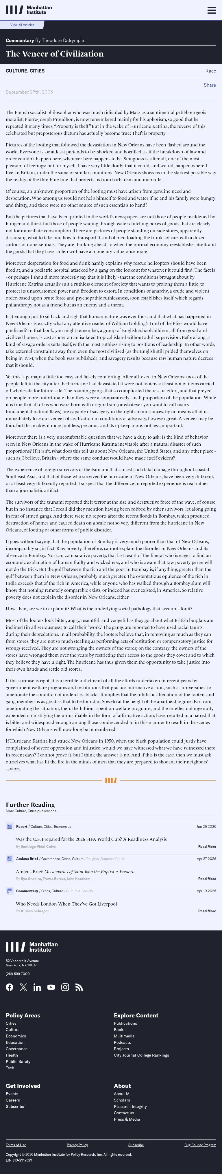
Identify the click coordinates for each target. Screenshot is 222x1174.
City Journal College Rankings (141, 1055)
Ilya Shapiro (31, 879)
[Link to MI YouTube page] (51, 988)
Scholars (122, 1100)
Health (12, 1055)
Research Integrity (130, 1106)
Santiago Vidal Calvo (38, 846)
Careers (13, 1100)
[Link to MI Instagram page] (65, 989)
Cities (37, 71)
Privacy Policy (77, 1145)
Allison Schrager (35, 911)
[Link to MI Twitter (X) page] (23, 989)
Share (210, 85)
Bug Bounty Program (200, 1145)
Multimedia (124, 1036)
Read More (207, 847)
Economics (16, 1036)
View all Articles (22, 25)
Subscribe (15, 1106)
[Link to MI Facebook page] (9, 989)
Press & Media (127, 1119)
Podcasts (122, 1042)
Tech (10, 1067)
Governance (16, 1048)
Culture (16, 71)
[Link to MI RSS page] (79, 989)
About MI (122, 1093)
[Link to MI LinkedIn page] (37, 989)
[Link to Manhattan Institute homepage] (32, 950)
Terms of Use (16, 1145)
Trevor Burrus (54, 879)
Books (119, 1029)
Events (12, 1093)
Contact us (124, 1112)
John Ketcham (78, 879)
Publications (125, 1023)
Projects (121, 1048)
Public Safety (18, 1061)
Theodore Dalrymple (63, 40)
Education (15, 1042)
